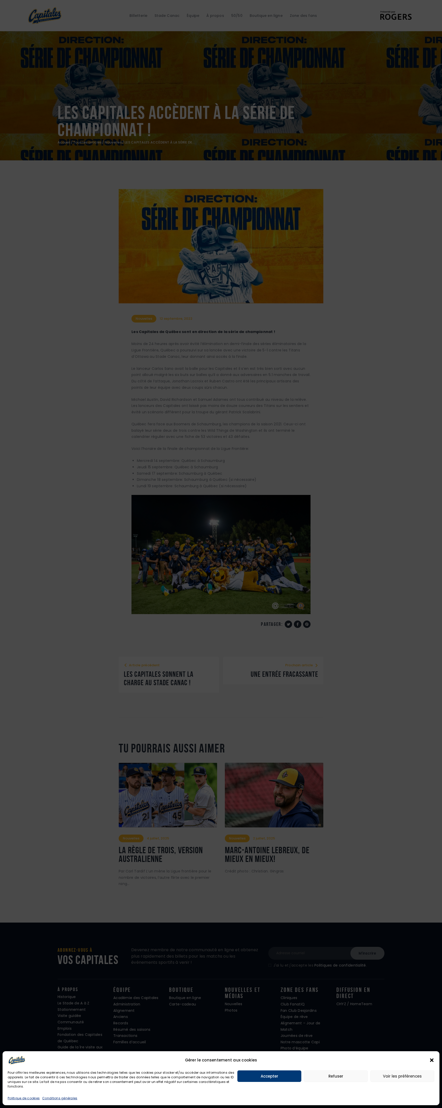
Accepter (269, 1076)
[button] (431, 1060)
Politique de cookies (24, 1098)
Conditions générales (59, 1098)
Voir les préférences (402, 1076)
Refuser (335, 1076)
